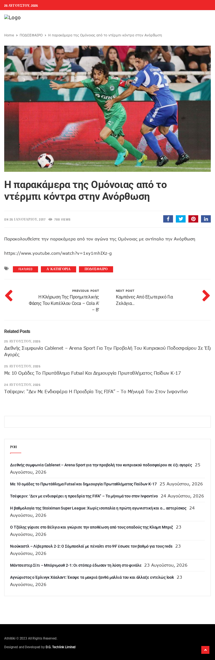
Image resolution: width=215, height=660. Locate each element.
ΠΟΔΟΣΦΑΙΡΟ (31, 35)
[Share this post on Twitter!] (181, 219)
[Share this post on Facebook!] (168, 219)
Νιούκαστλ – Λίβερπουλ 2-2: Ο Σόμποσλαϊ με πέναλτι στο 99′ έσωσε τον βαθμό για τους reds (91, 546)
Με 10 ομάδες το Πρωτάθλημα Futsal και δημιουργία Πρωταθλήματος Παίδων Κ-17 (92, 373)
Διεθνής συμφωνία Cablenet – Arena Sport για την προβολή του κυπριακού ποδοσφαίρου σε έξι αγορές (101, 465)
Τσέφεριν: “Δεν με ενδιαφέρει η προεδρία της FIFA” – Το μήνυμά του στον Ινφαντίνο (96, 391)
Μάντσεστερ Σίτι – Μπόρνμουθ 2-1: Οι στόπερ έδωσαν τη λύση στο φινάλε (75, 565)
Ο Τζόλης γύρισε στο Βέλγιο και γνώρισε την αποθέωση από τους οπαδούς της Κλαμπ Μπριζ (91, 527)
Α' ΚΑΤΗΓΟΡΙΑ (58, 269)
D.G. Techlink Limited (61, 647)
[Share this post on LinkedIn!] (206, 219)
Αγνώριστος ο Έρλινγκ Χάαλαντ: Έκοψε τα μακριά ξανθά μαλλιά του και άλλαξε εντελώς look (92, 577)
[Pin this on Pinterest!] (193, 219)
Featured (25, 269)
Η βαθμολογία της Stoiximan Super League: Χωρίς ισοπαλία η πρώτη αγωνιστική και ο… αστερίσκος (98, 508)
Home (9, 35)
